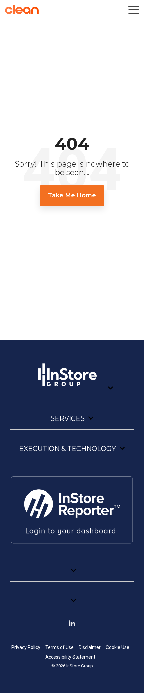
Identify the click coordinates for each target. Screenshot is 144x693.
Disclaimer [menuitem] (90, 647)
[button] (133, 9)
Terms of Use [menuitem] (59, 647)
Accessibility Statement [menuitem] (70, 657)
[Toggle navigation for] (72, 378)
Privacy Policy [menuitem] (25, 647)
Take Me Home (72, 195)
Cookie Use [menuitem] (117, 647)
